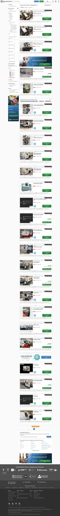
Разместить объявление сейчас (44, 64)
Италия (12, 75)
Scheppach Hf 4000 (34, 487)
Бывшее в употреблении (13, 81)
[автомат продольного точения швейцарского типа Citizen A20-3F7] (26, 265)
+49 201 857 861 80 (42, 482)
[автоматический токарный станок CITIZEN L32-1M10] (26, 343)
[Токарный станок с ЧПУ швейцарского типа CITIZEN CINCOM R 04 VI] (26, 46)
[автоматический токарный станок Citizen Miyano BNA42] (26, 384)
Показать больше (36, 450)
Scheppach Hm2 (27, 487)
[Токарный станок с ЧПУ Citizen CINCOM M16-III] (26, 234)
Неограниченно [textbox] (12, 70)
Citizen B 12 (22, 445)
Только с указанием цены (13, 36)
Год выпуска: (10, 38)
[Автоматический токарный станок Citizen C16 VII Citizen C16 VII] (26, 327)
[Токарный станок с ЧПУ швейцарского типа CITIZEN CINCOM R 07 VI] (26, 140)
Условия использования (35, 514)
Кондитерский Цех (44, 448)
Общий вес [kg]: (11, 51)
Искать (36, 1)
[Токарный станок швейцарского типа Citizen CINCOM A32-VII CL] (26, 109)
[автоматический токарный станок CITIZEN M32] (26, 415)
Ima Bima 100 (33, 447)
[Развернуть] (35, 24)
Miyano (11, 15)
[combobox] (13, 70)
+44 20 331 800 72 (13, 482)
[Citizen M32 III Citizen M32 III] (26, 368)
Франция (13, 73)
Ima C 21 (32, 448)
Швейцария (13, 74)
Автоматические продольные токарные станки (29, 101)
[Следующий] (50, 99)
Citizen (11, 13)
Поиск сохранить (36, 426)
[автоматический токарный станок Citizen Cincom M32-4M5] (26, 124)
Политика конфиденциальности (27, 514)
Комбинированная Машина (46, 445)
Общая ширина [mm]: (12, 44)
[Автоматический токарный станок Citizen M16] (26, 296)
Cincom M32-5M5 (14, 29)
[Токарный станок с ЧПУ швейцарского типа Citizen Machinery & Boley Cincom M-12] (26, 156)
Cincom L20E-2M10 (14, 25)
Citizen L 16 (22, 447)
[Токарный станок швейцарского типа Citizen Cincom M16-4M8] (26, 88)
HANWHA (11, 16)
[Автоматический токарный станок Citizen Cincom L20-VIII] (26, 187)
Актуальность (47, 5)
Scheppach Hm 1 (8, 487)
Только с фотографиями (14, 89)
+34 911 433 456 (12, 483)
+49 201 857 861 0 (27, 482)
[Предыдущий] (20, 15)
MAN (11, 17)
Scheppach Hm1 (14, 487)
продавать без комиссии (13, 115)
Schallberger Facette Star (49, 101)
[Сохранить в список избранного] (50, 12)
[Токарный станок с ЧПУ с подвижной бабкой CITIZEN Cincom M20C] (26, 249)
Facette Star (41, 101)
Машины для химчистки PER (42, 487)
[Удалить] (33, 1)
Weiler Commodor (45, 443)
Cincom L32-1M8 (13, 26)
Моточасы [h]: (11, 41)
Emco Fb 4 (32, 443)
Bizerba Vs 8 (22, 441)
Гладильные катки (51, 487)
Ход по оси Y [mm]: (11, 58)
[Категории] (13, 1)
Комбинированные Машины (46, 447)
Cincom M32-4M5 (14, 28)
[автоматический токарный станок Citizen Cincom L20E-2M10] (26, 73)
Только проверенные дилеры (14, 92)
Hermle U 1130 (33, 445)
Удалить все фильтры (28, 7)
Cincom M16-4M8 (14, 27)
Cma (21, 448)
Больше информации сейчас (46, 357)
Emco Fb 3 (32, 441)
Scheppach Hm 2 (20, 487)
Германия (13, 72)
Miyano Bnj (43, 441)
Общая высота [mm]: (12, 48)
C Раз (21, 443)
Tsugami (11, 18)
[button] (58, 1)
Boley (11, 14)
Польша (12, 76)
